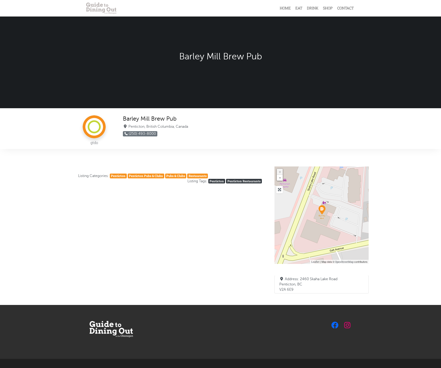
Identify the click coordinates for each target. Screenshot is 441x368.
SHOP (328, 8)
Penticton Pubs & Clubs (146, 176)
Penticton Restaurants (244, 181)
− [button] (280, 177)
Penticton (118, 176)
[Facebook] (335, 325)
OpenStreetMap (344, 261)
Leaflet (315, 261)
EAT (298, 8)
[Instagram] (347, 325)
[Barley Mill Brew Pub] (322, 209)
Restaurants (198, 176)
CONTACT (345, 8)
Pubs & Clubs (175, 176)
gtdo (94, 142)
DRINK (312, 8)
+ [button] (280, 171)
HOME (285, 8)
